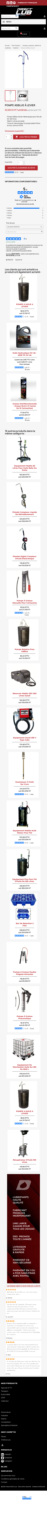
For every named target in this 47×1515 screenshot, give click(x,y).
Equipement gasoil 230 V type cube (24, 739)
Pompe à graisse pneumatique (24, 1017)
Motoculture (6, 1412)
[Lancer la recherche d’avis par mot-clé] (42, 231)
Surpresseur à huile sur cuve (24, 783)
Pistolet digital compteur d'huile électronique (24, 557)
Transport (4, 1391)
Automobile (5, 1394)
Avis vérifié (11, 242)
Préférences (5, 1440)
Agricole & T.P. (6, 1388)
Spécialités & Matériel (9, 1425)
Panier (3, 1437)
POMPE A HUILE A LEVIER (24, 305)
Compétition (6, 1422)
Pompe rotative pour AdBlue (25, 650)
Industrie (4, 1416)
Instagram (8, 1461)
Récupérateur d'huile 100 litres (24, 1161)
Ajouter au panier (26, 137)
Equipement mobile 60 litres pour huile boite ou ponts (25, 468)
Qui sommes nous (8, 1476)
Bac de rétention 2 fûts (24, 924)
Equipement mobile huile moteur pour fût (24, 832)
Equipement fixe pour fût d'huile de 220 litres (24, 880)
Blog (4, 1467)
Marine (3, 1419)
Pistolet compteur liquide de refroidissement (24, 513)
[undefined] (35, 200)
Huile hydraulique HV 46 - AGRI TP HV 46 (25, 354)
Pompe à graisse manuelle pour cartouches (24, 602)
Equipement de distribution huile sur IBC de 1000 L (25, 1067)
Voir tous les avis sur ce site (25, 204)
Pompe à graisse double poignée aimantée (24, 973)
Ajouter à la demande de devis (21, 168)
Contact (4, 1482)
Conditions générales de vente (12, 1479)
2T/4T (3, 1398)
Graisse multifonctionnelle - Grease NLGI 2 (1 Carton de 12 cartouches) (25, 406)
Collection (5, 1401)
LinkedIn (7, 1454)
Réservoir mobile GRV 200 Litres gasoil (25, 694)
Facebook (8, 1458)
